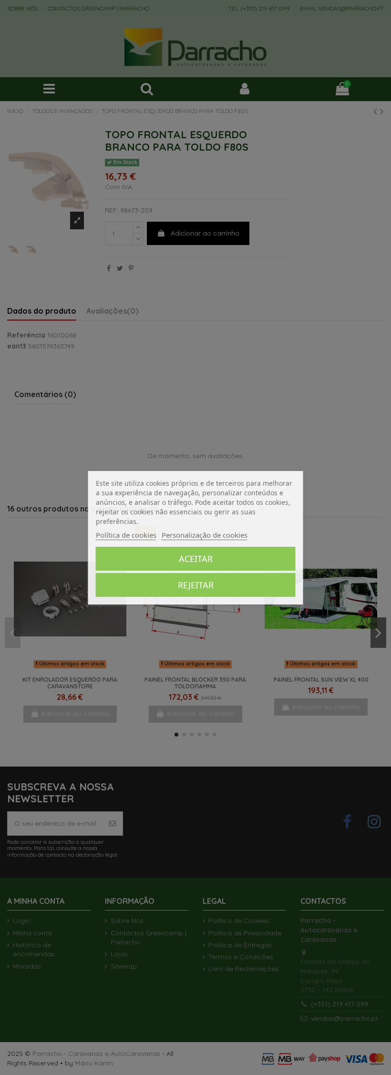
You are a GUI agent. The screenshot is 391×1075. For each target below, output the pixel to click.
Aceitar (196, 558)
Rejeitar (196, 585)
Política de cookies (126, 535)
